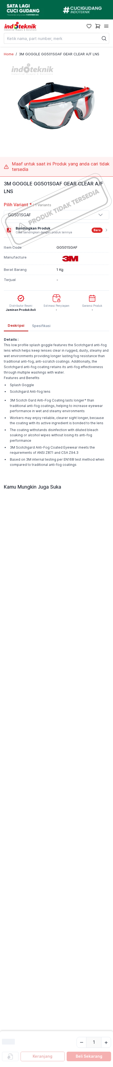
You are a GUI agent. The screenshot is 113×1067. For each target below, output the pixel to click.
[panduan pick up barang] (56, 9)
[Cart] (98, 26)
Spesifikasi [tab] (41, 326)
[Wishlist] (89, 26)
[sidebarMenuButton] (106, 26)
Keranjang (42, 1056)
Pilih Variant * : (27, 204)
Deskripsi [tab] (16, 325)
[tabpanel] (56, 404)
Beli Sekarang (89, 1056)
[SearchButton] (104, 38)
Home (9, 54)
